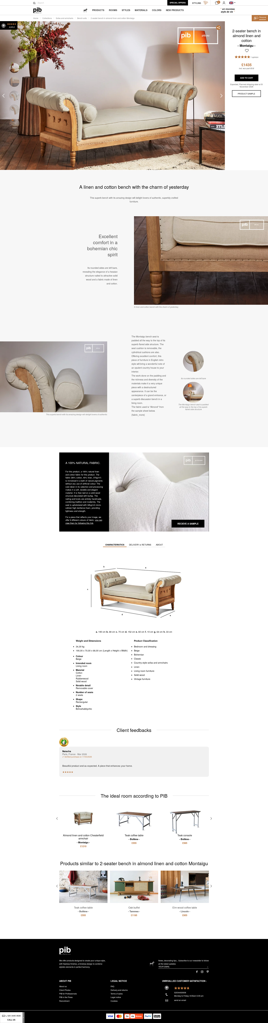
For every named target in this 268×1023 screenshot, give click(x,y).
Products (98, 10)
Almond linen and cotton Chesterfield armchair (83, 838)
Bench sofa (82, 18)
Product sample (246, 93)
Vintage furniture (142, 678)
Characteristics (114, 544)
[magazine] (85, 10)
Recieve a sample (188, 523)
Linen (136, 666)
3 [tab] (14, 96)
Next (221, 96)
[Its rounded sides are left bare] (193, 361)
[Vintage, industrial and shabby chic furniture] (40, 10)
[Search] (34, 3)
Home (35, 18)
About (159, 544)
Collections (47, 18)
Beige (137, 650)
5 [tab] (14, 123)
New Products (175, 10)
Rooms (113, 10)
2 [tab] (14, 82)
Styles (126, 10)
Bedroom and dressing (145, 646)
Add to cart (246, 77)
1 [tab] (14, 68)
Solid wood (139, 674)
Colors (156, 10)
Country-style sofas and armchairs (151, 662)
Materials (141, 10)
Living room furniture (144, 670)
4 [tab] (14, 110)
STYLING (196, 3)
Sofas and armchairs (64, 18)
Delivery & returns (140, 544)
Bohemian (139, 654)
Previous (3, 96)
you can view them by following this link (83, 521)
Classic (137, 658)
